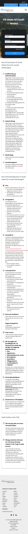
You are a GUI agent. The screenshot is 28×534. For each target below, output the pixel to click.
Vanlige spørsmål (13, 521)
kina (3, 495)
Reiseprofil (22, 5)
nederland (4, 500)
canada (15, 493)
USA (15, 506)
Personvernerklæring (13, 523)
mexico (15, 498)
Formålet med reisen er (11, 44)
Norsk (23, 2)
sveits (3, 505)
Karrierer (13, 528)
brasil (3, 493)
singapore (16, 501)
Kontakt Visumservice (7, 511)
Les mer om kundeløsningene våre (13, 520)
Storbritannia (17, 503)
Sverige (15, 505)
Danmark (16, 495)
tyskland (4, 506)
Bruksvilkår (13, 525)
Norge (15, 500)
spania (4, 503)
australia (4, 491)
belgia (15, 491)
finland (4, 496)
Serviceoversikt (13, 526)
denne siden (18, 166)
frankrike (16, 496)
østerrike (4, 501)
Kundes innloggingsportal (10, 5)
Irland (3, 498)
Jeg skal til (7, 39)
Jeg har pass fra (9, 34)
